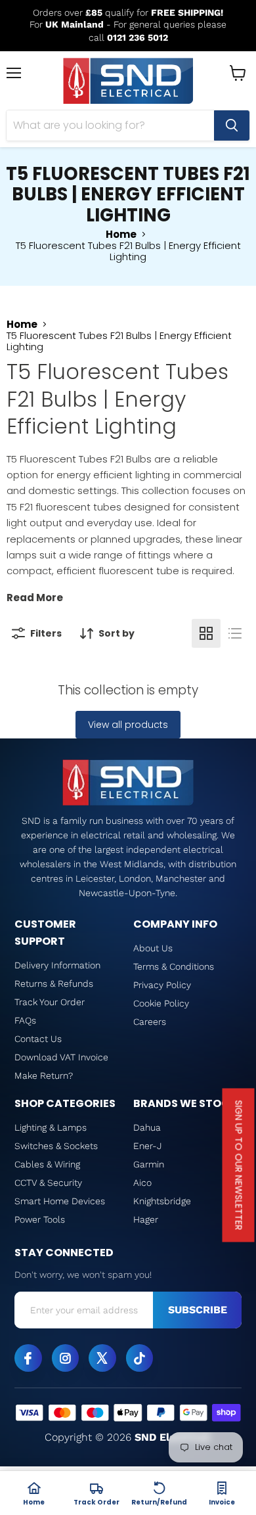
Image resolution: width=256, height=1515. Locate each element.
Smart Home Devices (59, 1201)
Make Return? (43, 1075)
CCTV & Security (48, 1182)
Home (121, 234)
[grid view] (206, 633)
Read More (35, 597)
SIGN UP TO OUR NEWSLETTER (238, 1165)
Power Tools (39, 1219)
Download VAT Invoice (61, 1057)
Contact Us (38, 1038)
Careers (149, 1021)
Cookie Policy (161, 1003)
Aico (142, 1182)
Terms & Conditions (173, 966)
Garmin (148, 1164)
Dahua (147, 1127)
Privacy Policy (162, 985)
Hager (145, 1219)
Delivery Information (57, 965)
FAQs (25, 1020)
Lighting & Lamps (50, 1127)
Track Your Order (49, 1002)
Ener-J (147, 1146)
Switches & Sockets (56, 1146)
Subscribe (197, 1309)
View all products (128, 724)
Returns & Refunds (53, 983)
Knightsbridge (162, 1201)
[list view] (235, 633)
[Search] (231, 125)
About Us (153, 948)
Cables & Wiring (47, 1164)
